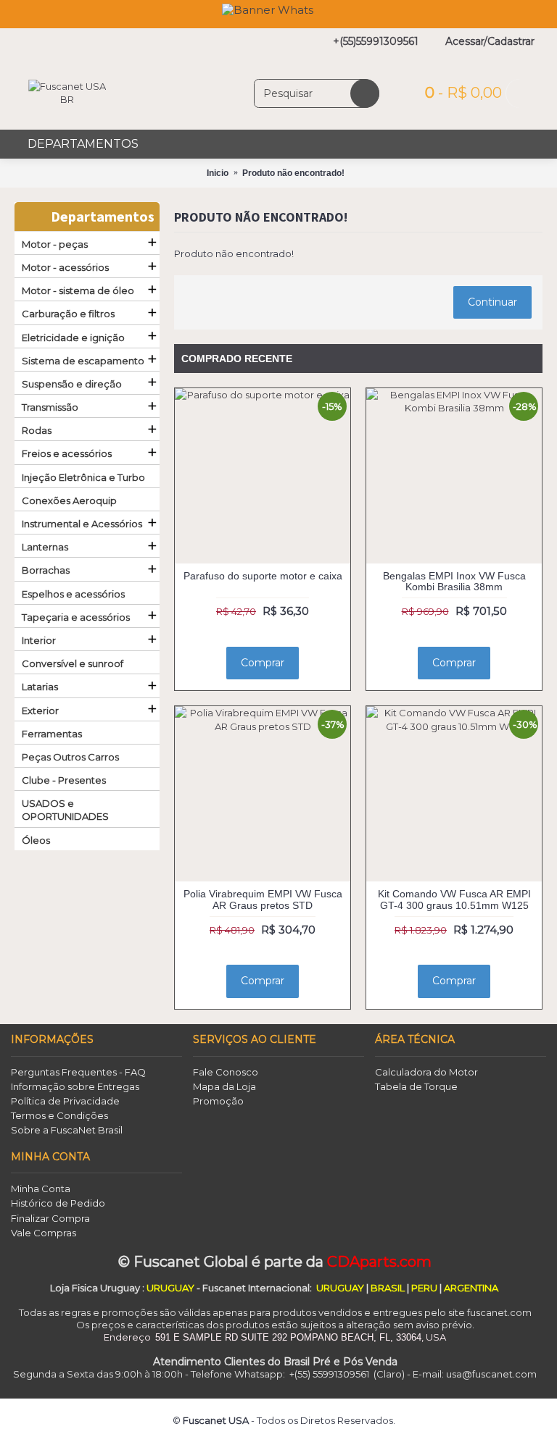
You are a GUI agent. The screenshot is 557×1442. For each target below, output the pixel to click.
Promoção (218, 1101)
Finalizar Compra (50, 1218)
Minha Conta (40, 1188)
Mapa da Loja (224, 1086)
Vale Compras (43, 1232)
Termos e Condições (59, 1115)
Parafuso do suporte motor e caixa (262, 576)
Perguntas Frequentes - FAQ (78, 1072)
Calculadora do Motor (426, 1072)
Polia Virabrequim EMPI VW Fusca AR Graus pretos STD (262, 899)
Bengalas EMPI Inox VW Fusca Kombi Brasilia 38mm (454, 581)
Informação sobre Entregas (75, 1086)
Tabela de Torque (416, 1086)
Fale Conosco (225, 1072)
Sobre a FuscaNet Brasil (67, 1130)
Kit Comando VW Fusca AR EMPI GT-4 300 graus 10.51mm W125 (454, 899)
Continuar (492, 302)
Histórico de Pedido (58, 1203)
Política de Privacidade (65, 1101)
